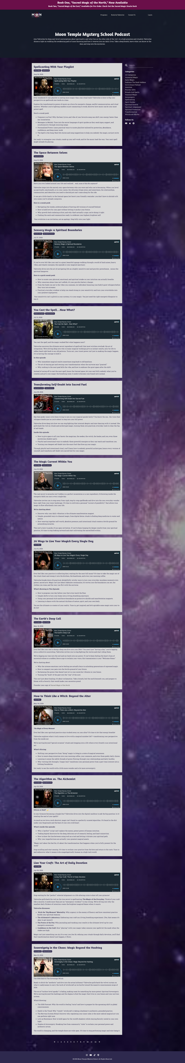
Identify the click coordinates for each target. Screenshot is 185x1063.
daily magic (37, 70)
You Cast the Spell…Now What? (54, 310)
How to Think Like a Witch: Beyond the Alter (62, 696)
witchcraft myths (132, 114)
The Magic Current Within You (53, 461)
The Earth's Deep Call (47, 618)
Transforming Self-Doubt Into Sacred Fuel (60, 384)
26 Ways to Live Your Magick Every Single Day (63, 541)
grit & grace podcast (133, 85)
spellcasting (45, 70)
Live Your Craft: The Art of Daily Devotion (60, 862)
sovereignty (37, 622)
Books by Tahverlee (117, 15)
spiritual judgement (133, 107)
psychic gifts (38, 233)
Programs (103, 15)
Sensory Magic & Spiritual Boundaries (58, 230)
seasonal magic (131, 95)
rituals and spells (39, 313)
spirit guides (46, 622)
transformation (38, 156)
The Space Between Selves (50, 152)
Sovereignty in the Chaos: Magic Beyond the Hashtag (68, 947)
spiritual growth (38, 388)
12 (95, 1042)
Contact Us (131, 15)
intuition (128, 87)
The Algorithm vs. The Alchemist (54, 779)
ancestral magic (131, 77)
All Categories (130, 75)
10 (87, 1042)
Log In (150, 15)
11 (91, 1042)
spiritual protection (48, 233)
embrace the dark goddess (135, 82)
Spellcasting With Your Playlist (54, 66)
